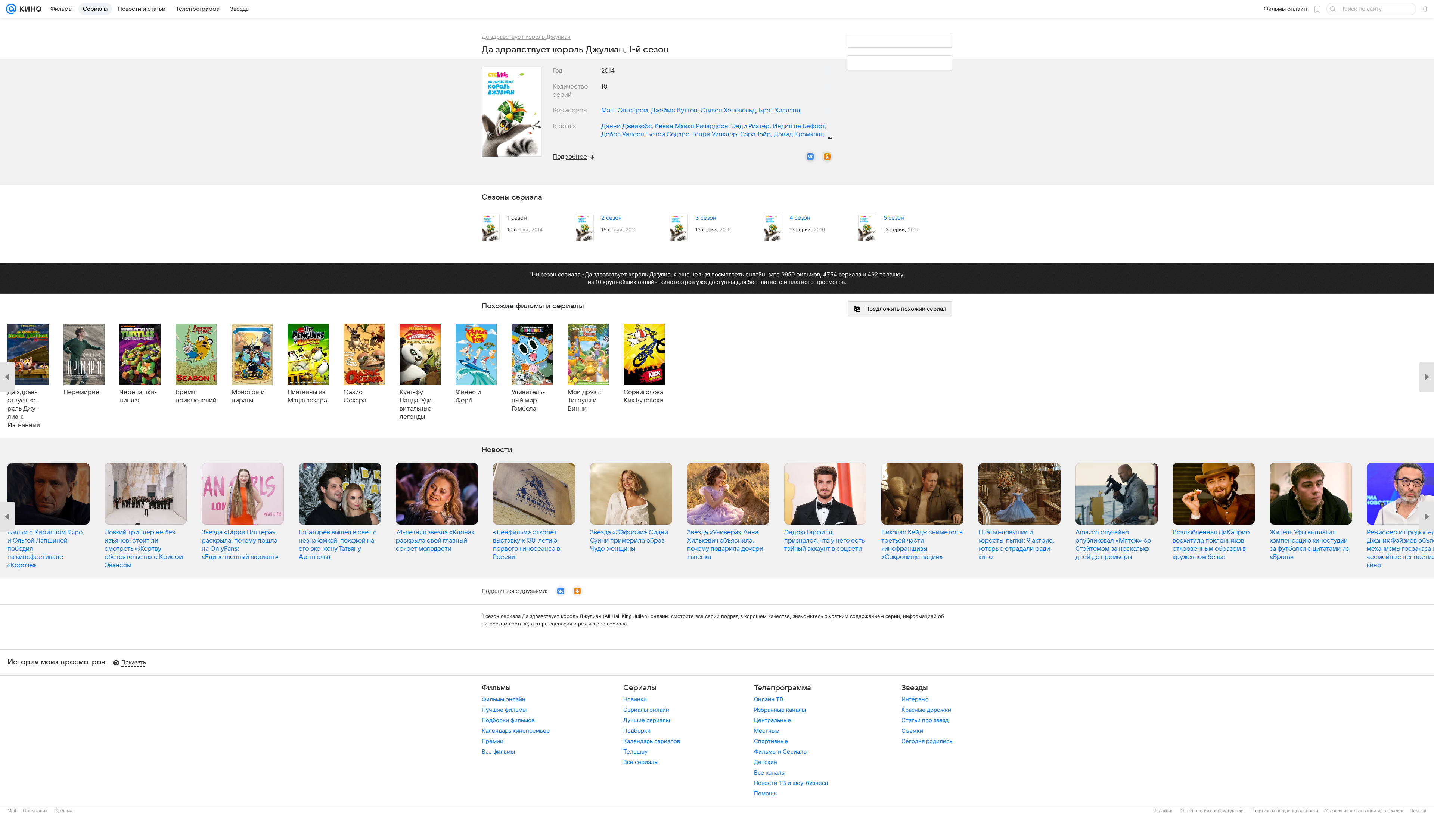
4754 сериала (842, 274)
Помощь (765, 793)
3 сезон (705, 217)
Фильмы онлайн (503, 699)
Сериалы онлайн (646, 709)
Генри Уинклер (714, 134)
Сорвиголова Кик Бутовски (643, 396)
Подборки (637, 730)
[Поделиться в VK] (810, 157)
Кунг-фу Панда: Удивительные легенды (417, 404)
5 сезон (894, 217)
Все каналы (769, 772)
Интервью (915, 699)
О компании (35, 810)
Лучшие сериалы (646, 720)
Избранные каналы (780, 709)
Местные (766, 730)
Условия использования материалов (1364, 810)
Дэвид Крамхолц (799, 134)
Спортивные (771, 741)
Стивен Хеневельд (728, 110)
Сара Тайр (755, 134)
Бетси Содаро (668, 134)
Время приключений (196, 396)
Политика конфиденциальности (1284, 810)
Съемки (912, 730)
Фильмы (496, 688)
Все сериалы (640, 762)
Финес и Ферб (468, 396)
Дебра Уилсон (622, 134)
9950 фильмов (800, 274)
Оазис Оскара (355, 396)
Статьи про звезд (925, 720)
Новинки (635, 699)
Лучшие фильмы (504, 709)
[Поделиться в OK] (827, 157)
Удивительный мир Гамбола (528, 400)
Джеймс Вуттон (674, 110)
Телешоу (635, 751)
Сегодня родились (926, 741)
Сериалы (640, 688)
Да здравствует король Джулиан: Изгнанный (23, 409)
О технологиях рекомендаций (1212, 810)
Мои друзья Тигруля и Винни (585, 400)
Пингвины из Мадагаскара (307, 396)
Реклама (63, 810)
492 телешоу (885, 274)
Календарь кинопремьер (516, 730)
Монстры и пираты (248, 396)
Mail (11, 810)
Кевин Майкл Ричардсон (691, 126)
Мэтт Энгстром (624, 110)
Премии (492, 741)
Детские (765, 762)
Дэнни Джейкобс (626, 126)
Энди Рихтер (750, 126)
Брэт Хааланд (779, 110)
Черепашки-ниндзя (138, 396)
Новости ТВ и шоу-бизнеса (791, 782)
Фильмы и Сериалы (780, 751)
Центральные (772, 720)
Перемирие (81, 392)
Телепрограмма (782, 688)
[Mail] (11, 9)
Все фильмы (498, 751)
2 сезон (611, 217)
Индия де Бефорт (799, 126)
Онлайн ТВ (768, 699)
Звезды (914, 688)
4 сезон (799, 217)
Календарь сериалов (651, 741)
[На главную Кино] (28, 9)
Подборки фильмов (508, 720)
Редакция (1164, 810)
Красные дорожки (926, 709)
